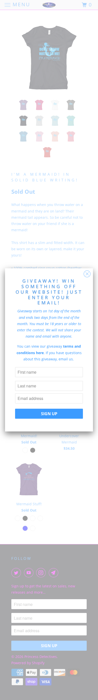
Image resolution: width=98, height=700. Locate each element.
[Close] (87, 273)
